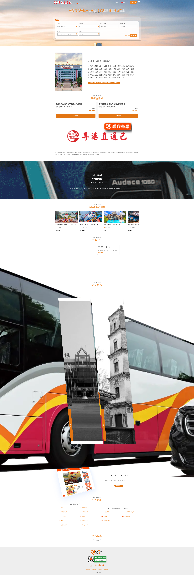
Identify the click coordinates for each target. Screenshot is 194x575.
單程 (61, 19)
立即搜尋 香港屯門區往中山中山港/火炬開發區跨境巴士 (104, 82)
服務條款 (100, 569)
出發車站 (81, 23)
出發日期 (102, 23)
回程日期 (121, 23)
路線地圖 (127, 35)
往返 (57, 19)
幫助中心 (94, 569)
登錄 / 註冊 (133, 2)
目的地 (58, 31)
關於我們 (88, 569)
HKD (117, 2)
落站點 (80, 31)
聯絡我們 (106, 569)
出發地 (58, 23)
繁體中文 (124, 2)
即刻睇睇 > (101, 252)
